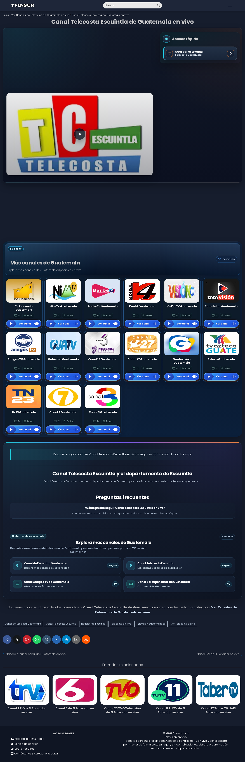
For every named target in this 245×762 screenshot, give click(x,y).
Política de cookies (25, 744)
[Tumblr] (46, 639)
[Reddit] (86, 639)
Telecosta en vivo (120, 623)
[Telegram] (66, 639)
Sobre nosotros (24, 749)
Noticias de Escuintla (93, 623)
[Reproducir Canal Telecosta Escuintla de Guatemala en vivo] (79, 134)
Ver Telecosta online (183, 623)
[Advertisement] (79, 63)
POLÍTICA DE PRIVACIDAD (29, 739)
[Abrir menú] (230, 5)
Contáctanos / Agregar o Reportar (36, 753)
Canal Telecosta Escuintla (61, 623)
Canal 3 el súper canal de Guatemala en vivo (36, 654)
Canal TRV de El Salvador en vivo (218, 654)
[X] (17, 639)
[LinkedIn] (56, 639)
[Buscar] (158, 5)
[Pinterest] (27, 639)
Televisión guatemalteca (151, 623)
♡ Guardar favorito (200, 53)
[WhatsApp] (36, 639)
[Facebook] (7, 639)
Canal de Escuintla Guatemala (23, 623)
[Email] (76, 639)
